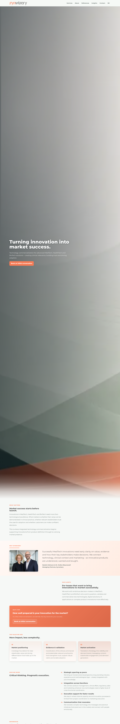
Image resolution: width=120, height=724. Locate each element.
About (77, 3)
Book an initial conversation (21, 263)
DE (109, 3)
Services (69, 3)
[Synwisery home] (18, 3)
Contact (102, 3)
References (85, 3)
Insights (94, 3)
